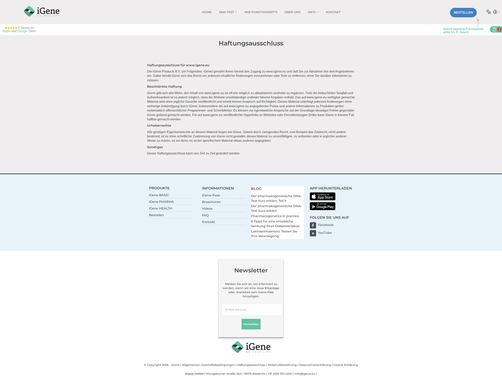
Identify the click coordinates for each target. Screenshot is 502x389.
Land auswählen (497, 12)
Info (312, 12)
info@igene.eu (305, 373)
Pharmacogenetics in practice (275, 216)
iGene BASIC (159, 195)
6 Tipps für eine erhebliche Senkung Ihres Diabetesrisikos (275, 223)
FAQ (205, 215)
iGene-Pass (211, 195)
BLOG (256, 188)
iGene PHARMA (161, 202)
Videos (207, 208)
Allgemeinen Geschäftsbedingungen (208, 365)
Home (207, 12)
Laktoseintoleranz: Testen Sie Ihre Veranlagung (274, 233)
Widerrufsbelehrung (282, 365)
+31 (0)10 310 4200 (280, 373)
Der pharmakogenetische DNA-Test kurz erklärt (276, 208)
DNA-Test (227, 12)
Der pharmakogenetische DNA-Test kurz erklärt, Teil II (276, 198)
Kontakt (333, 12)
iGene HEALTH (160, 208)
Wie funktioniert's (260, 12)
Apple (6, 31)
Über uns (292, 12)
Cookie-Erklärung (345, 365)
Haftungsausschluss (251, 365)
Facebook (326, 225)
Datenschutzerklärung (315, 365)
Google (22, 31)
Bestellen (463, 12)
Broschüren (211, 202)
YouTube (325, 233)
